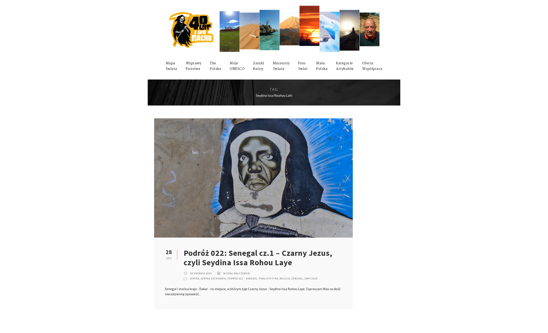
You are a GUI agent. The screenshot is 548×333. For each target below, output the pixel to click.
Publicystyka (268, 278)
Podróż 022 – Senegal (242, 278)
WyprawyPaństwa (193, 66)
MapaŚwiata (171, 66)
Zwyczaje (310, 278)
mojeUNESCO (237, 66)
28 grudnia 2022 (201, 273)
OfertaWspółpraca (372, 66)
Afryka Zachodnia (213, 278)
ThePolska (215, 66)
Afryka (194, 278)
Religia (285, 278)
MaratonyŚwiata (281, 66)
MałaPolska (322, 66)
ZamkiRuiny (258, 66)
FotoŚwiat (303, 66)
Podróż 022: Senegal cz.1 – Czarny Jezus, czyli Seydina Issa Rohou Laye (258, 257)
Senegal (297, 278)
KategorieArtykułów (345, 66)
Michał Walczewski (236, 273)
